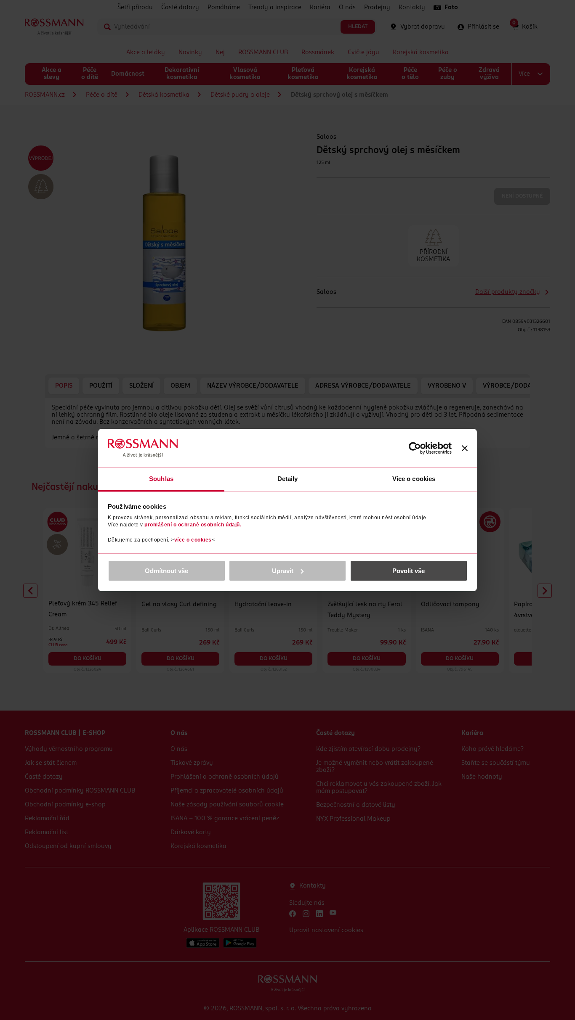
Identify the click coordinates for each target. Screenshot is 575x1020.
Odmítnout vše (166, 570)
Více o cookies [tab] (413, 478)
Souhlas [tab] (161, 478)
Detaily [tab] (287, 478)
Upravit (282, 570)
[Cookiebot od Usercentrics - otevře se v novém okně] (415, 448)
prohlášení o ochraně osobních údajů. (192, 525)
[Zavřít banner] (465, 448)
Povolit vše (408, 570)
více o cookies (193, 540)
